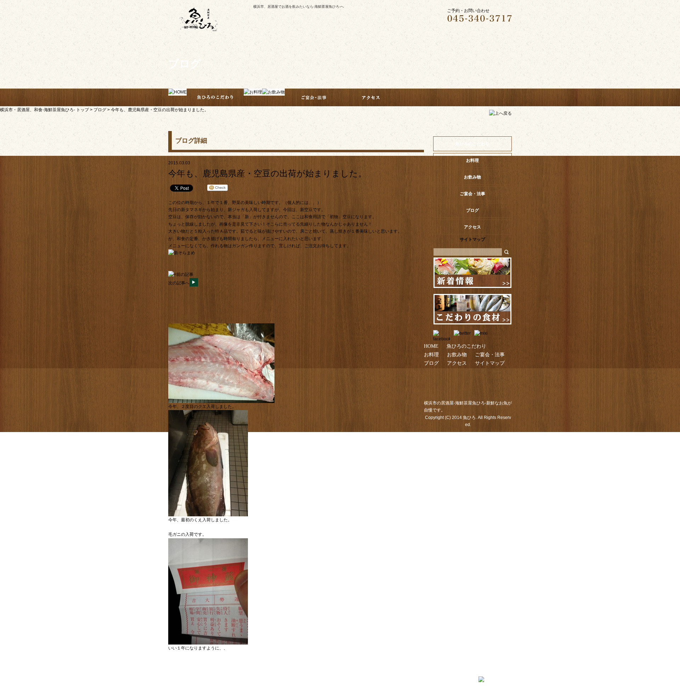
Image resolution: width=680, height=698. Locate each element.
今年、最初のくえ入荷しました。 (200, 519)
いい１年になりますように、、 (198, 648)
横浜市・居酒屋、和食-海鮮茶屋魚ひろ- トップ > (47, 109)
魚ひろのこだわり (472, 143)
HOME (431, 346)
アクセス (457, 363)
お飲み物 (457, 354)
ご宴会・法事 (490, 354)
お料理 (431, 354)
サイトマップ (490, 363)
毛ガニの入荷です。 (187, 534)
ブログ (100, 109)
